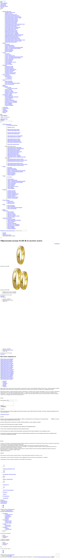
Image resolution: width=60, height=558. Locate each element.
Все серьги (7, 53)
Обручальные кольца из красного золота (13, 40)
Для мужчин (5, 86)
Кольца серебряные (9, 95)
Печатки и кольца (8, 93)
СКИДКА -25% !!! (8, 13)
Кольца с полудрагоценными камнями (13, 48)
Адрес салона (3, 0)
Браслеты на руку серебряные (11, 101)
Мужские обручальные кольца (11, 18)
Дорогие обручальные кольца (11, 22)
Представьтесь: (3, 400)
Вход (1, 6)
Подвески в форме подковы (10, 69)
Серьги (4, 52)
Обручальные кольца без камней (11, 28)
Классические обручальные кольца (12, 15)
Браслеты (9, 77)
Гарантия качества (8, 514)
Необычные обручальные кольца (11, 36)
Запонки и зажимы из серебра (11, 92)
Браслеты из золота (9, 90)
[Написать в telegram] (1, 2)
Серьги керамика (8, 60)
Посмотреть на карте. (4, 414)
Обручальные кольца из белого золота (12, 38)
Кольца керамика (8, 51)
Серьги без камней (9, 59)
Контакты (7, 517)
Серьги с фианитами (9, 58)
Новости (7, 518)
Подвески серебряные (9, 99)
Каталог (4, 112)
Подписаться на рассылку (5, 533)
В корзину (2, 295)
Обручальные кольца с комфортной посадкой (14, 34)
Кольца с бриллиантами (10, 46)
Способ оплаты (8, 529)
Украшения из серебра (7, 94)
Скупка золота (6, 108)
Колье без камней (8, 80)
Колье (4, 79)
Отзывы (4, 109)
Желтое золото (10, 349)
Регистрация (5, 6)
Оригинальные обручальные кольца (12, 25)
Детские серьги (8, 54)
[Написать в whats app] (0, 117)
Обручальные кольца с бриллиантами (12, 27)
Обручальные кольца (7, 11)
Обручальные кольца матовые (11, 21)
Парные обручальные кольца (11, 41)
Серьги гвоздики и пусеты (10, 62)
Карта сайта (5, 111)
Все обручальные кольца (10, 12)
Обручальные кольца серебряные (11, 96)
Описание (5, 381)
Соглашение (7, 515)
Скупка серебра (8, 522)
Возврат (4, 385)
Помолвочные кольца (9, 45)
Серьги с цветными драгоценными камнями (14, 56)
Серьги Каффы (8, 63)
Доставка (5, 384)
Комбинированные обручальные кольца (13, 35)
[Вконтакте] (3, 505)
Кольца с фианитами (9, 50)
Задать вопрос (8, 526)
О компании (5, 107)
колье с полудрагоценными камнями (12, 83)
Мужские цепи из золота (12, 88)
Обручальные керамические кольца (12, 37)
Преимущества (8, 516)
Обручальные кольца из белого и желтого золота (15, 24)
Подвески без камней (9, 68)
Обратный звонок (4, 118)
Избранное (3, 5)
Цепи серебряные (8, 103)
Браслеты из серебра (9, 91)
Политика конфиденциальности (6, 511)
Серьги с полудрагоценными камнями (13, 57)
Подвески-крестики (9, 67)
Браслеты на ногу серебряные (11, 102)
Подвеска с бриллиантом (10, 73)
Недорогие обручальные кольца (11, 20)
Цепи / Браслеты (6, 74)
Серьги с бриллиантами (10, 55)
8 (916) (6, 117)
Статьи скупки (8, 521)
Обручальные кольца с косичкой (11, 19)
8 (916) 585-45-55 (3, 502)
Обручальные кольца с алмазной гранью (13, 17)
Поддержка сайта (11, 509)
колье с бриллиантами (9, 84)
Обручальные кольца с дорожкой (11, 33)
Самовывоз (5, 110)
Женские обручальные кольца (11, 14)
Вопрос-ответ (8, 524)
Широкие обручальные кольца (11, 31)
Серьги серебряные (9, 97)
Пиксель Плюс (9, 510)
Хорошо (52, 556)
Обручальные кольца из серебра (11, 32)
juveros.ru (8, 539)
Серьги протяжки (8, 64)
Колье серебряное (8, 104)
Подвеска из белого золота (10, 72)
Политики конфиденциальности (44, 556)
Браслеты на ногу (8, 78)
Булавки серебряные (9, 105)
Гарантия (5, 386)
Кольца (4, 43)
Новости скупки (8, 520)
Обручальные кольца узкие (10, 29)
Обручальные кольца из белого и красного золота (15, 39)
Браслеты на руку (8, 76)
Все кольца (7, 44)
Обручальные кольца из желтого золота (13, 16)
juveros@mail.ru (3, 503)
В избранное (57, 243)
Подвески (5, 65)
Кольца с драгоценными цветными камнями (14, 47)
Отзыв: (1, 405)
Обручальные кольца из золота (11, 30)
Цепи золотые (8, 75)
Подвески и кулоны (9, 66)
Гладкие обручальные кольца (11, 26)
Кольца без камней (9, 49)
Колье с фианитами (9, 82)
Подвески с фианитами (9, 70)
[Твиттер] (3, 507)
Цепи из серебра (8, 89)
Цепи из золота (8, 87)
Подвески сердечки (9, 71)
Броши (4, 85)
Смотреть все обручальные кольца (8, 230)
